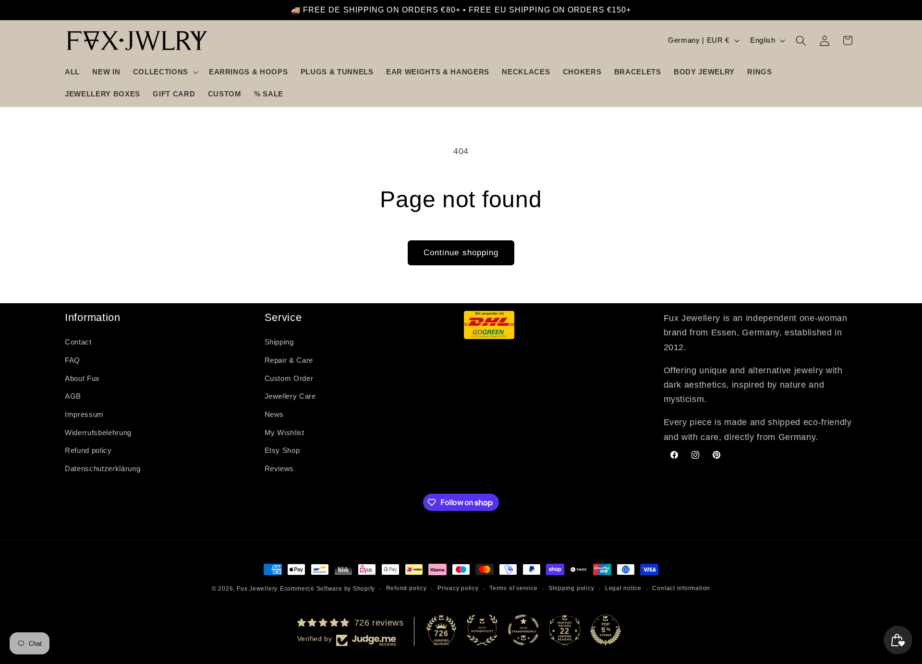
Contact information (681, 588)
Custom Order (289, 378)
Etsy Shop (282, 450)
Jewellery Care (290, 396)
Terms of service (513, 588)
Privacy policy (458, 588)
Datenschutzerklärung (102, 468)
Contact (78, 342)
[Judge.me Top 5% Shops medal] (605, 630)
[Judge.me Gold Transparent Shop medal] (523, 630)
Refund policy (88, 450)
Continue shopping (461, 252)
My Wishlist (284, 432)
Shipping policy (571, 588)
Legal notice (623, 588)
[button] (165, 72)
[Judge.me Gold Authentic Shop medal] (482, 630)
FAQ (72, 360)
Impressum (84, 414)
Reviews (279, 468)
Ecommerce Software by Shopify (327, 588)
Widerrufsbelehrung (98, 432)
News (274, 414)
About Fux (82, 378)
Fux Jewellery (257, 588)
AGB (73, 396)
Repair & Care (289, 360)
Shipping (279, 342)
